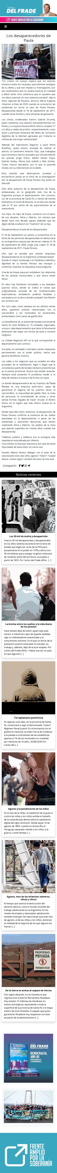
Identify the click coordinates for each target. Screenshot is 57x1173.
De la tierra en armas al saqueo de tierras (28, 990)
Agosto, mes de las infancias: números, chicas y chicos (28, 898)
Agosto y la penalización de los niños (28, 808)
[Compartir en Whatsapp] (25, 465)
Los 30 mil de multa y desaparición (28, 536)
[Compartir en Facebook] (20, 465)
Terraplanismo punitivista (28, 717)
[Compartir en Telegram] (29, 465)
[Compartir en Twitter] (22, 465)
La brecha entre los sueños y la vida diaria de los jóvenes (28, 625)
